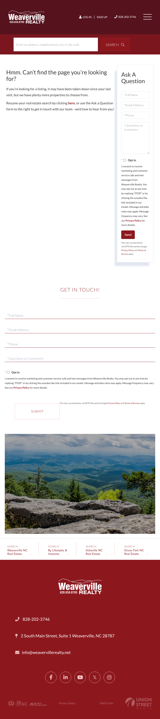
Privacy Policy (133, 220)
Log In (87, 17)
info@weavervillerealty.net (46, 652)
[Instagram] (109, 677)
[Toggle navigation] (147, 17)
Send (128, 234)
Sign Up (102, 17)
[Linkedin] (65, 677)
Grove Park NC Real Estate (134, 552)
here (71, 103)
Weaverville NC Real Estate (17, 552)
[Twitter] (94, 677)
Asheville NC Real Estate (94, 552)
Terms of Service (132, 403)
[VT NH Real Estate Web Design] (138, 703)
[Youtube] (80, 677)
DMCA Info (106, 703)
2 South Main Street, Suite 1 (67, 635)
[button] (115, 44)
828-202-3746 (127, 16)
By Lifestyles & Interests (57, 552)
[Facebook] (51, 677)
